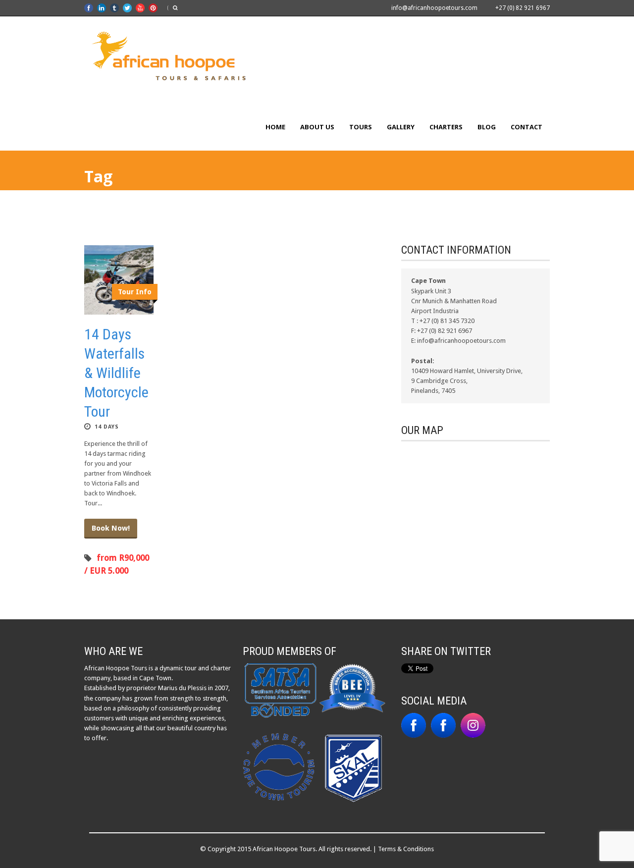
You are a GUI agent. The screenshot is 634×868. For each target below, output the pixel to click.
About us (317, 126)
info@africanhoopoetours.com (434, 7)
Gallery (401, 126)
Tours (360, 126)
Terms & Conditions (406, 849)
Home (275, 126)
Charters (446, 126)
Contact (526, 126)
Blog (486, 126)
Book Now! (111, 528)
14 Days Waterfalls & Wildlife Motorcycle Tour (116, 373)
